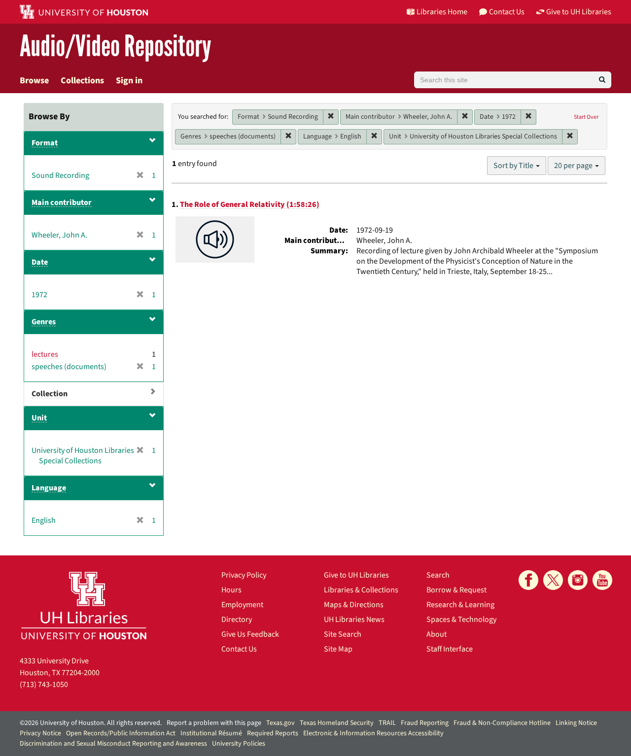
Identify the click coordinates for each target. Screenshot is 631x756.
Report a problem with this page (214, 723)
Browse (34, 80)
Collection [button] (50, 393)
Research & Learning (460, 604)
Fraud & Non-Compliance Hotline (502, 723)
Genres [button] (44, 321)
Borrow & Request (456, 589)
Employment (242, 604)
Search (438, 575)
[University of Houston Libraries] (84, 605)
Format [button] (45, 142)
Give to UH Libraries (356, 575)
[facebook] (528, 580)
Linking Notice (576, 723)
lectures (45, 354)
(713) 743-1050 (44, 684)
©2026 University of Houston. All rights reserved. (91, 723)
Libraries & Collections (361, 589)
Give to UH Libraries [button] (578, 11)
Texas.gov (280, 723)
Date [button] (40, 262)
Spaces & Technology (461, 619)
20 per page (574, 165)
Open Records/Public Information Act (120, 733)
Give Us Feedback (250, 634)
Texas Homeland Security (337, 723)
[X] (553, 580)
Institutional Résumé (211, 733)
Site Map (338, 649)
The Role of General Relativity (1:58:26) (249, 204)
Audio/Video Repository (115, 46)
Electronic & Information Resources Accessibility (373, 733)
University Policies (238, 744)
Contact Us (239, 649)
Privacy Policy (243, 575)
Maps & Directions (354, 604)
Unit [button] (39, 417)
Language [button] (49, 487)
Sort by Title (514, 165)
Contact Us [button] (507, 11)
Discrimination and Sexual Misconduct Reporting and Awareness (113, 744)
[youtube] (602, 580)
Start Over (586, 117)
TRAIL (387, 723)
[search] (602, 79)
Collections (82, 80)
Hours (231, 589)
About (436, 634)
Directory (236, 619)
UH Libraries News (354, 619)
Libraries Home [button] (442, 11)
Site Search (342, 634)
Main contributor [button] (62, 202)
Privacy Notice (40, 733)
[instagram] (578, 580)
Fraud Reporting (425, 723)
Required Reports (272, 733)
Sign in (129, 80)
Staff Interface (449, 649)
